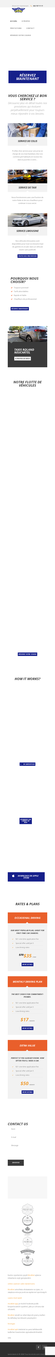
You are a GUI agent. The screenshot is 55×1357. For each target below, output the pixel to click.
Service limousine (27, 231)
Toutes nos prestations (27, 256)
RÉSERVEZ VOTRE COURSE (27, 654)
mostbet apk (13, 1329)
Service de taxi (27, 187)
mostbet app (13, 1303)
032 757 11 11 (38, 6)
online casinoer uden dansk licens (21, 1284)
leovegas (11, 1324)
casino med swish (15, 1298)
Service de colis (27, 141)
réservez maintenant (19, 309)
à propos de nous (22, 358)
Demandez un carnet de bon (25, 821)
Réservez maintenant (27, 77)
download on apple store (28, 876)
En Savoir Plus (29, 764)
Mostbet (31, 1275)
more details (27, 964)
